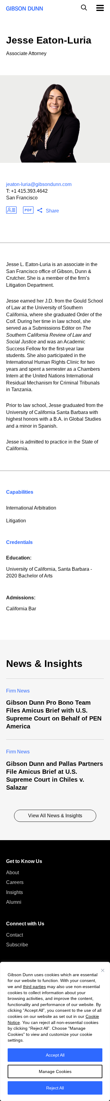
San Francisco (22, 197)
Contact (14, 935)
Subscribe (17, 944)
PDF (28, 210)
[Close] (102, 970)
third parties (34, 986)
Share (52, 210)
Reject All (55, 1087)
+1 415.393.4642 (29, 191)
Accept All (55, 1055)
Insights (14, 892)
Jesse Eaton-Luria (48, 40)
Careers (15, 882)
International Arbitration (31, 507)
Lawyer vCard (11, 210)
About (12, 872)
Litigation (16, 520)
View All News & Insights (55, 815)
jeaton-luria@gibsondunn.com (39, 184)
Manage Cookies (55, 1071)
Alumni (13, 902)
